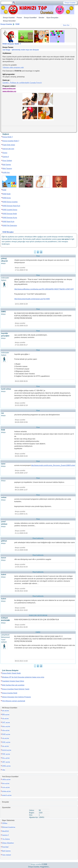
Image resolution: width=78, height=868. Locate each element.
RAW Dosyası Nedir (9, 214)
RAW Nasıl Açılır (8, 221)
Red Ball (5, 847)
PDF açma (6, 754)
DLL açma (5, 758)
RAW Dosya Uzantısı (10, 202)
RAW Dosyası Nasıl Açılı (11, 206)
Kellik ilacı (6, 172)
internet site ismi (8, 149)
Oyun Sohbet (7, 160)
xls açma (5, 718)
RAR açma (6, 734)
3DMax (4, 823)
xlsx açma (5, 730)
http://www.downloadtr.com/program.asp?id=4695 (32, 299)
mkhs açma (6, 779)
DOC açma (6, 742)
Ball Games (6, 164)
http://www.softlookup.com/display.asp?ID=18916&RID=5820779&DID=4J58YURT (44, 289)
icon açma (6, 787)
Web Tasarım (7, 168)
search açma (6, 795)
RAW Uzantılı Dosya (9, 210)
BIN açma (5, 714)
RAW (17, 24)
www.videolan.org (9, 91)
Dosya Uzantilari (30, 17)
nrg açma (5, 738)
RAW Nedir (6, 194)
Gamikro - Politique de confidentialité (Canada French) (22, 82)
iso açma (5, 746)
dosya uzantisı (36, 864)
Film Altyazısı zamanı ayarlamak (13, 701)
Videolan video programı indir (13, 67)
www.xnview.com (9, 88)
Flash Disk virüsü (8, 145)
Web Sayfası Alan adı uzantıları (13, 685)
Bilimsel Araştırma (8, 827)
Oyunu (4, 153)
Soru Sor (66, 25)
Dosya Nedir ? (7, 137)
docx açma (6, 726)
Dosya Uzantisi (9, 17)
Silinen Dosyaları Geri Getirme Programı (16, 697)
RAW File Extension (9, 225)
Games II (5, 157)
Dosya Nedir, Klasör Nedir (11, 673)
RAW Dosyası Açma (9, 217)
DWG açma (6, 766)
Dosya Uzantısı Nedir (9, 693)
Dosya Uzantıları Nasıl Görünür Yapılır (15, 689)
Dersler (41, 17)
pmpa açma (6, 791)
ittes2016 (5, 831)
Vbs (3, 770)
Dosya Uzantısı (6, 24)
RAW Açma (6, 198)
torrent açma (6, 750)
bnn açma (5, 783)
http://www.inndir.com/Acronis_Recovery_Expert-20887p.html (53, 465)
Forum (19, 17)
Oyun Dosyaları (52, 17)
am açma (5, 710)
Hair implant (6, 855)
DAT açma (6, 722)
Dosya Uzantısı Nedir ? (10, 141)
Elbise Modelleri (8, 843)
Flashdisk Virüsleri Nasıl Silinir (13, 681)
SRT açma (6, 762)
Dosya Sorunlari (9, 21)
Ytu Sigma (6, 839)
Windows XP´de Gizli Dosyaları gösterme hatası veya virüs (23, 677)
